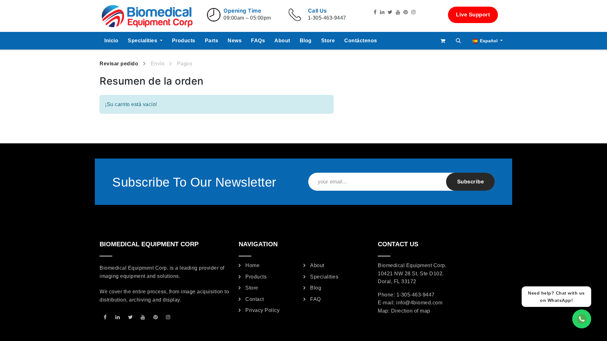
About (317, 265)
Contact (254, 299)
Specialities (324, 276)
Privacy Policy (262, 310)
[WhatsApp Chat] (581, 318)
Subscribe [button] (470, 182)
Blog (315, 287)
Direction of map (410, 311)
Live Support (473, 15)
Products (256, 276)
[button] (458, 40)
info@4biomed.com (419, 302)
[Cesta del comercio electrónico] (443, 40)
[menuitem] (111, 41)
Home (252, 265)
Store (251, 287)
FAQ (315, 299)
